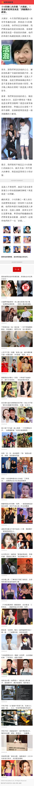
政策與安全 (9, 783)
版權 (20, 783)
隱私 (17, 783)
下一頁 (17, 269)
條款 (14, 783)
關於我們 (3, 783)
